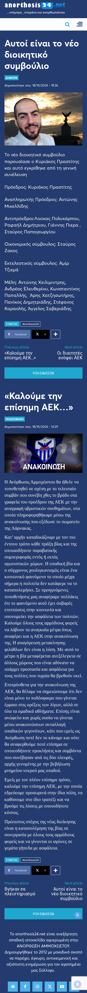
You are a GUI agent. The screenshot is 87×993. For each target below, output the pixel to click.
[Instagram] (37, 987)
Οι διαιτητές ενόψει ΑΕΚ (70, 355)
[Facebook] (25, 987)
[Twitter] (50, 987)
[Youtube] (62, 987)
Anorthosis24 (30, 324)
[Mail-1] (13, 987)
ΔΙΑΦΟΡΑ (11, 77)
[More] (55, 334)
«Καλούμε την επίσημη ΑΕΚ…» (20, 355)
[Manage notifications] (77, 984)
